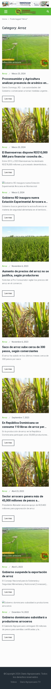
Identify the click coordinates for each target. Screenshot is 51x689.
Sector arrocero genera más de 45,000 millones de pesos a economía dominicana (22, 498)
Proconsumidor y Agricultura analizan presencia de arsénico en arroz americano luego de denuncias (24, 81)
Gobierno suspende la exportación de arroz (24, 574)
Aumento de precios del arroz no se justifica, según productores (25, 273)
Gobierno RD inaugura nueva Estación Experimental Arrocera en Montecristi (24, 200)
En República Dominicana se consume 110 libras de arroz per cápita (23, 425)
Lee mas (8, 98)
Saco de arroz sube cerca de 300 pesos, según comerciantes (23, 349)
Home (4, 19)
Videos (14, 682)
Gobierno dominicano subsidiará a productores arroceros (24, 619)
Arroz (4, 73)
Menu (6, 11)
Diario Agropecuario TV (30, 682)
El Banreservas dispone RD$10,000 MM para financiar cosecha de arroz (24, 154)
